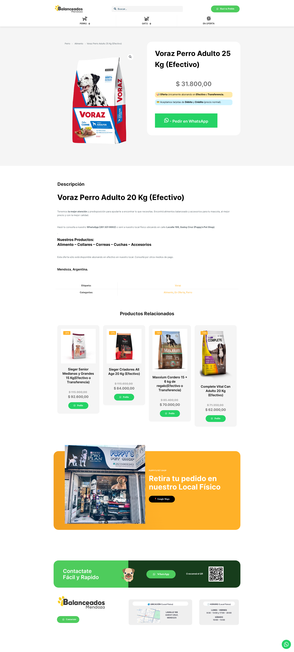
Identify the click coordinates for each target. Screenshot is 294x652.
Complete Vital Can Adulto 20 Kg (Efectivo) (215, 391)
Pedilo (80, 405)
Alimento (79, 43)
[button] (286, 644)
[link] (148, 616)
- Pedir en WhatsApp (188, 121)
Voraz (178, 285)
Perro (67, 43)
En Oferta (180, 292)
